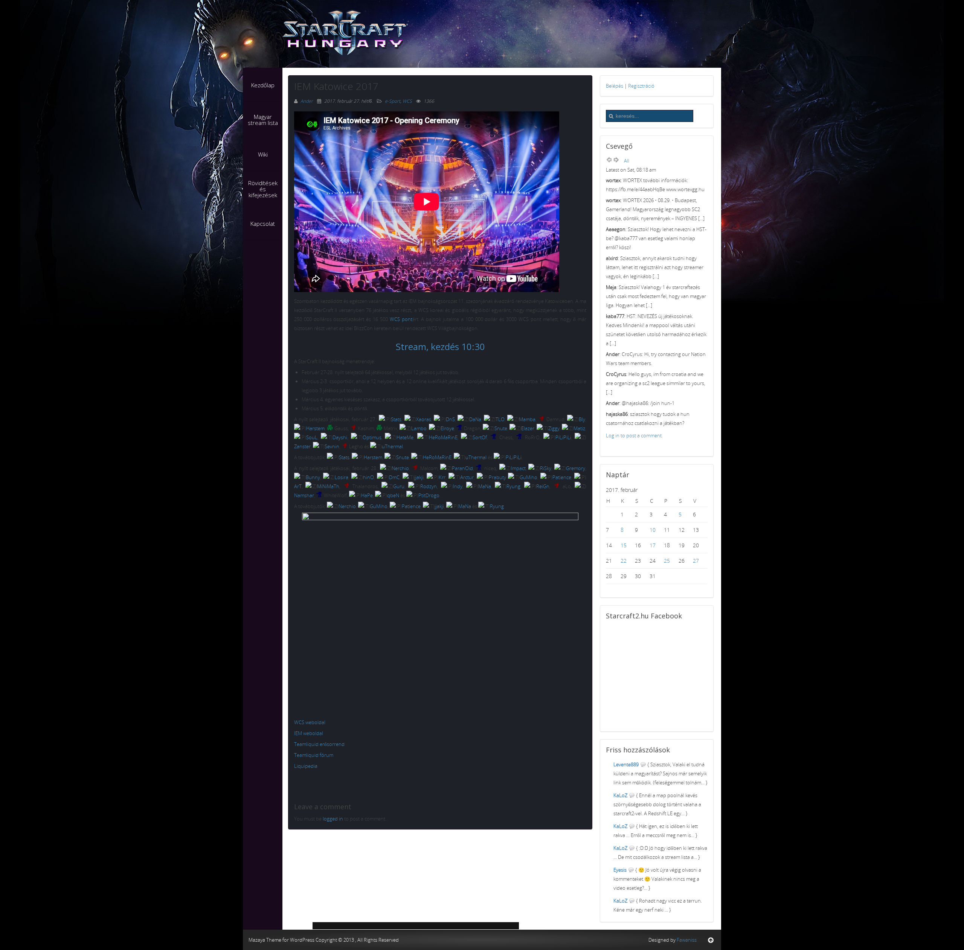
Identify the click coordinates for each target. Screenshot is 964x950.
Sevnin (332, 446)
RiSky (545, 468)
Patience (561, 477)
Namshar (304, 495)
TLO (500, 419)
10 (653, 529)
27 (696, 560)
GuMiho (528, 477)
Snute (500, 428)
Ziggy (554, 428)
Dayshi (340, 437)
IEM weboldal (308, 733)
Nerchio (400, 468)
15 (624, 545)
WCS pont (401, 319)
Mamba (527, 419)
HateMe (405, 437)
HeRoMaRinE (443, 437)
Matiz (579, 428)
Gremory (575, 468)
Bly (582, 419)
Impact (518, 468)
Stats (396, 419)
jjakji (419, 477)
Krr (442, 477)
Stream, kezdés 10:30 (440, 346)
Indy (457, 486)
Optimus (372, 437)
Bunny (313, 477)
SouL (311, 437)
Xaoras (423, 419)
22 (624, 560)
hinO (368, 477)
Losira (341, 477)
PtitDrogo (428, 495)
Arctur (467, 477)
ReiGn (542, 486)
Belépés (614, 85)
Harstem (315, 428)
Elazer (527, 428)
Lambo (419, 428)
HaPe (367, 495)
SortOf (480, 437)
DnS (450, 419)
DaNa (475, 419)
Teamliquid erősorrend (319, 744)
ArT (298, 486)
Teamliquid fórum (313, 755)
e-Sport (392, 101)
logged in (333, 818)
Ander (307, 101)
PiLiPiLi (563, 437)
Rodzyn (428, 486)
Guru (398, 486)
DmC (394, 477)
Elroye (447, 428)
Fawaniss (687, 939)
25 (667, 560)
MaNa (484, 486)
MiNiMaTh (328, 486)
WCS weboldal (309, 722)
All (626, 160)
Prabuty (497, 477)
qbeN (393, 495)
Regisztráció (641, 85)
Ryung (513, 486)
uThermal (392, 446)
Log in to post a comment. (634, 435)
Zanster (302, 446)
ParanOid (462, 468)
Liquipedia (305, 766)
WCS (407, 101)
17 (653, 545)
